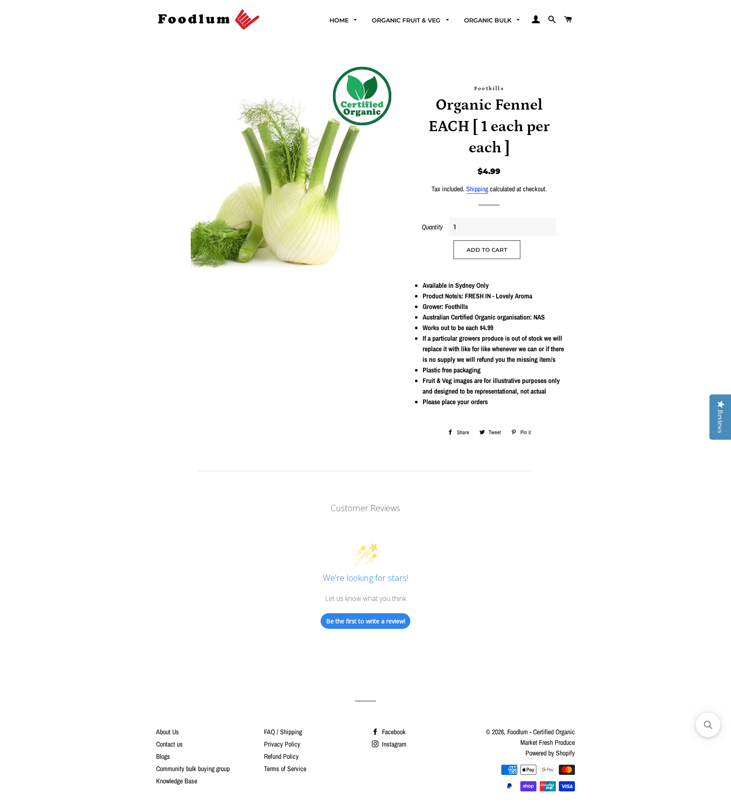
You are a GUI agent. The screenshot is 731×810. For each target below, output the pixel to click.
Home (340, 20)
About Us (167, 731)
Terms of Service (285, 768)
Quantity (432, 226)
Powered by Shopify (550, 753)
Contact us (169, 744)
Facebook (393, 731)
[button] (708, 725)
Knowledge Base (176, 780)
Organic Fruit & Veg (407, 20)
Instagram (393, 744)
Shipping (477, 188)
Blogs (163, 756)
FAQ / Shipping (283, 731)
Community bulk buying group (193, 768)
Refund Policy (281, 756)
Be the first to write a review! (365, 621)
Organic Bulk (488, 20)
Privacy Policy (282, 744)
